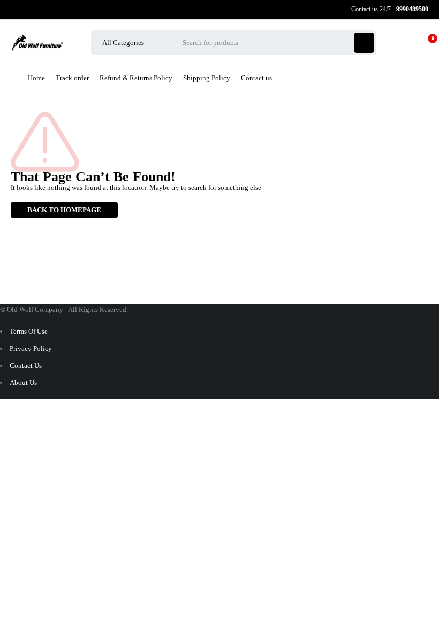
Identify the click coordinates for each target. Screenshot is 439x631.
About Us (23, 383)
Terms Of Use (29, 331)
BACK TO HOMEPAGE (64, 210)
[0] (424, 42)
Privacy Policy (31, 348)
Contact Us (26, 365)
